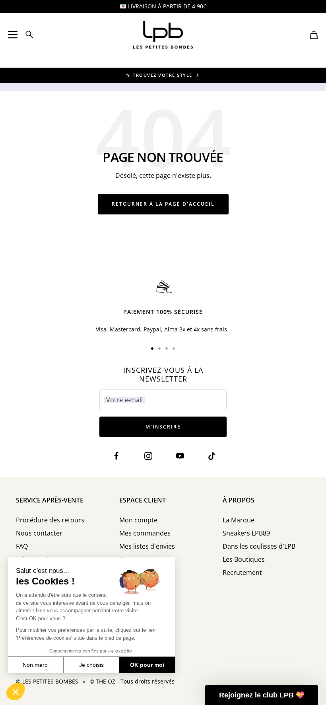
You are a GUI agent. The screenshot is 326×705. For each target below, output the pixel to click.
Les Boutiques (244, 559)
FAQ (22, 546)
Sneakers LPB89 (246, 533)
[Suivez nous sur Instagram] (148, 456)
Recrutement (242, 572)
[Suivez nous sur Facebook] (116, 456)
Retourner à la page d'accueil (163, 204)
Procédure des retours (50, 520)
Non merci (36, 665)
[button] (15, 691)
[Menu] (12, 34)
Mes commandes (145, 533)
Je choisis (91, 665)
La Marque (238, 520)
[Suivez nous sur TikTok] (212, 456)
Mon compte (138, 520)
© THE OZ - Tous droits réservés (132, 681)
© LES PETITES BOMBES (47, 681)
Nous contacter (39, 533)
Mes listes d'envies (147, 546)
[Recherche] (29, 35)
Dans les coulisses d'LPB (259, 546)
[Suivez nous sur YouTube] (180, 456)
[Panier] (314, 35)
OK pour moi (147, 665)
